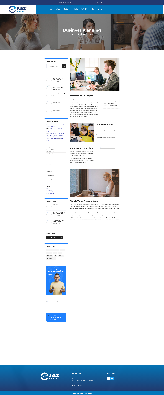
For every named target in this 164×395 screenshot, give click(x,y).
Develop (49, 252)
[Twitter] (112, 378)
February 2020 (50, 149)
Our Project (54, 350)
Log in (47, 188)
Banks (76, 9)
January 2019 (49, 153)
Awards (53, 346)
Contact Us (54, 337)
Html (55, 252)
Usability (49, 258)
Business (49, 250)
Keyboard (49, 255)
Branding (48, 164)
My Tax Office (84, 9)
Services (66, 9)
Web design (49, 179)
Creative (48, 167)
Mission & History (55, 339)
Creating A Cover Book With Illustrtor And (59, 86)
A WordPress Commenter (52, 138)
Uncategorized (50, 175)
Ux (54, 258)
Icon (60, 252)
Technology (49, 171)
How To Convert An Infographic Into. (58, 79)
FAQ (52, 344)
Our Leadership (55, 341)
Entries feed (49, 190)
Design (62, 250)
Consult (56, 250)
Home (50, 9)
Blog (93, 9)
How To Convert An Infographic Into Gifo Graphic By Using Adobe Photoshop (55, 124)
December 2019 (50, 151)
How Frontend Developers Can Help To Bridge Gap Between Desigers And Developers (55, 135)
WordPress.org (50, 193)
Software (58, 9)
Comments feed (50, 191)
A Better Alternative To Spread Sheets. (59, 94)
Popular (60, 255)
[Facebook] (108, 378)
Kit (55, 255)
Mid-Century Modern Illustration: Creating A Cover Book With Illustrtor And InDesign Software (56, 130)
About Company (55, 335)
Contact (100, 9)
